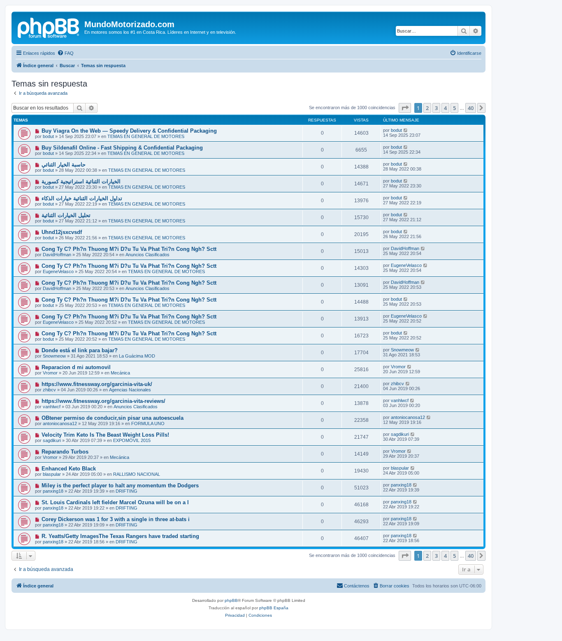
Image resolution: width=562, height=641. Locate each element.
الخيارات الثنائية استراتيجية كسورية (81, 181)
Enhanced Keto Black (69, 469)
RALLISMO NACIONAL (136, 474)
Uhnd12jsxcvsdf (62, 232)
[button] (405, 108)
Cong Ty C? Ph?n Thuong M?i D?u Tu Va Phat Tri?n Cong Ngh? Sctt (129, 249)
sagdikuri (52, 440)
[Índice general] (49, 27)
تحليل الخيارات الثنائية (66, 215)
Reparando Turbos (65, 452)
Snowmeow (54, 355)
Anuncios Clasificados (147, 254)
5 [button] (454, 108)
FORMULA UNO (148, 423)
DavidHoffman (57, 254)
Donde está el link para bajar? (80, 350)
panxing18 (53, 491)
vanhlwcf (51, 406)
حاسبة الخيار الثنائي (64, 164)
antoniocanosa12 (60, 423)
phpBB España (273, 608)
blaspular (52, 474)
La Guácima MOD (137, 355)
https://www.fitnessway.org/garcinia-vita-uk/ (97, 384)
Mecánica (120, 372)
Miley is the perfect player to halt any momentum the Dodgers (120, 485)
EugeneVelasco (58, 271)
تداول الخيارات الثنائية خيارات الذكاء (82, 198)
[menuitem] (65, 53)
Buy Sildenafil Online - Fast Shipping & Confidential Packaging (122, 148)
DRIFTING (126, 491)
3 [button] (436, 108)
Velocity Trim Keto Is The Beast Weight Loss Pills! (105, 435)
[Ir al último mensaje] (406, 130)
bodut (48, 136)
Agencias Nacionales (130, 389)
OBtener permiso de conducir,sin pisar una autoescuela (112, 418)
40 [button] (471, 108)
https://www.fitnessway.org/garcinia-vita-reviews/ (103, 401)
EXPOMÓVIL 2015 (132, 440)
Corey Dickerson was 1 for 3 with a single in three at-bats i (116, 519)
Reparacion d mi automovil (76, 367)
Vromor (50, 372)
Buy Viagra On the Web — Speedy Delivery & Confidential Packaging (129, 131)
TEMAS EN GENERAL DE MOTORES (145, 136)
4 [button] (445, 108)
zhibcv (49, 389)
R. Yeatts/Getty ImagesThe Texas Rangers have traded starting (120, 536)
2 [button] (427, 108)
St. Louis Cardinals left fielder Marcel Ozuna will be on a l (115, 502)
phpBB (231, 600)
